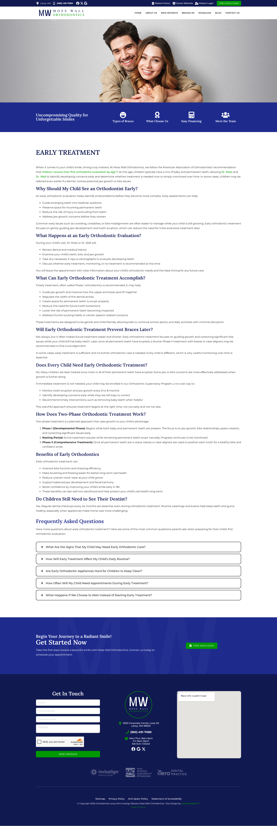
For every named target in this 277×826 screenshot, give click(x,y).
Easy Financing (191, 121)
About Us (151, 13)
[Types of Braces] (123, 115)
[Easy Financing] (191, 115)
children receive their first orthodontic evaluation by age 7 (80, 171)
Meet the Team (225, 121)
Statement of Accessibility (166, 799)
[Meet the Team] (225, 115)
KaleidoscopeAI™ (190, 803)
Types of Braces (123, 121)
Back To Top (137, 807)
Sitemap (100, 799)
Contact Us (232, 13)
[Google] (85, 3)
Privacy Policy (117, 799)
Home (138, 13)
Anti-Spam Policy (138, 799)
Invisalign (204, 13)
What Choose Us (157, 121)
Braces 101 (188, 13)
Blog (218, 13)
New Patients (169, 13)
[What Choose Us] (157, 115)
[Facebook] (77, 3)
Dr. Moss (226, 171)
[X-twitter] (81, 3)
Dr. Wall (41, 176)
